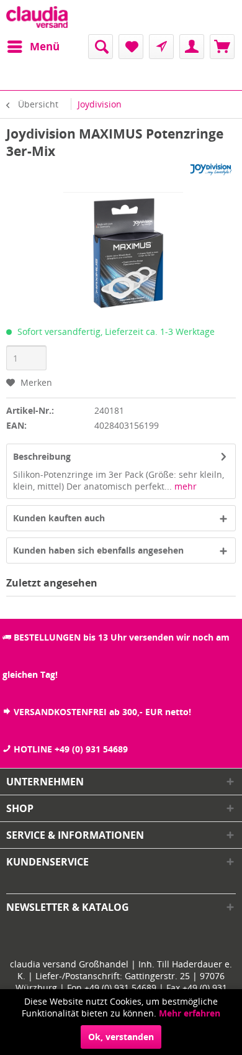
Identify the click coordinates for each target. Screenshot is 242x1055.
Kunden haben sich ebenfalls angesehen (98, 550)
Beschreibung (42, 456)
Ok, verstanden (121, 1037)
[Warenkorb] (222, 46)
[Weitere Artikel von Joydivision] (210, 170)
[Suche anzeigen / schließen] (100, 46)
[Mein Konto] (191, 46)
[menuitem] (33, 46)
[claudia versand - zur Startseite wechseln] (37, 17)
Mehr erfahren (189, 1013)
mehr (184, 486)
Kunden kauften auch (59, 518)
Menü (45, 46)
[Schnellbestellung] (161, 46)
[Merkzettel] (131, 46)
